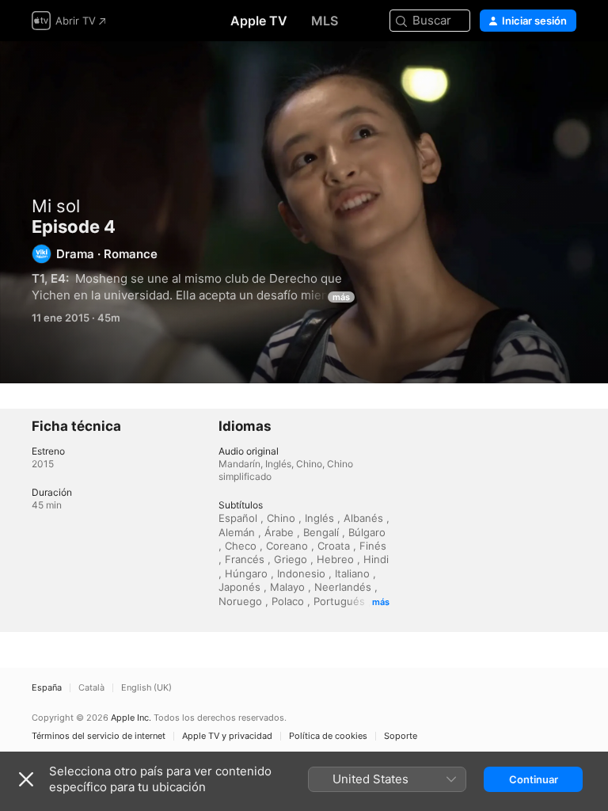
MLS (324, 21)
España (47, 687)
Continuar (533, 779)
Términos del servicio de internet (98, 736)
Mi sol (56, 206)
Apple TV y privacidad (227, 736)
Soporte (400, 736)
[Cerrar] (26, 779)
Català (91, 687)
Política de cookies (328, 736)
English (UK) (146, 687)
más (341, 297)
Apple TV (258, 21)
